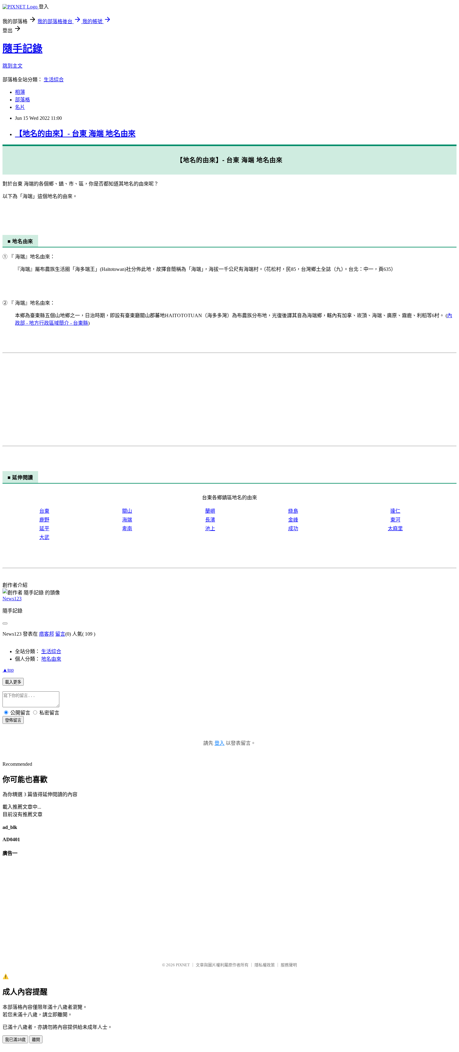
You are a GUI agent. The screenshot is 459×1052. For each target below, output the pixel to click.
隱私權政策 (264, 965)
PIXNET (183, 965)
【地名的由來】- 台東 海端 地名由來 (75, 134)
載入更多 (13, 682)
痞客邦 (46, 634)
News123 (12, 598)
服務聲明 (289, 965)
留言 (60, 634)
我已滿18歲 (15, 1039)
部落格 (22, 99)
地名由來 (51, 659)
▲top (8, 670)
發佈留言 (13, 720)
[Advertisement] (189, 399)
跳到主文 (12, 66)
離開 (36, 1039)
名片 (20, 107)
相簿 (20, 92)
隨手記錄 (22, 48)
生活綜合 (54, 79)
